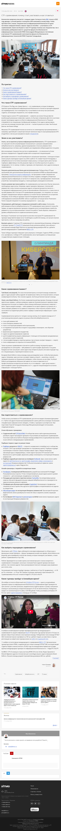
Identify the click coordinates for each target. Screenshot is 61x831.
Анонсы (6, 715)
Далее (55, 725)
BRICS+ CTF (42, 642)
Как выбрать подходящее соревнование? (16, 96)
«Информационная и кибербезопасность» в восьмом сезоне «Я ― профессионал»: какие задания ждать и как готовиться (12, 702)
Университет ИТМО (17, 758)
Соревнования (18, 674)
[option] (30, 262)
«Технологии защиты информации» (20, 174)
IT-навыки (44, 674)
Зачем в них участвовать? (11, 90)
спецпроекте (34, 134)
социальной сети (43, 639)
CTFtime (15, 551)
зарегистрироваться (9, 465)
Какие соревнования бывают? (12, 92)
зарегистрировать (16, 593)
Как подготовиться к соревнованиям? (14, 94)
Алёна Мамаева (46, 664)
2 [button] (31, 284)
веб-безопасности (15, 461)
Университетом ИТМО (38, 819)
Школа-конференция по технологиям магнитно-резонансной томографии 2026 (24, 719)
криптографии (26, 461)
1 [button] (29, 284)
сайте (33, 639)
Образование (34, 789)
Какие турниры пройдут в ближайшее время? (17, 98)
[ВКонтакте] (57, 10)
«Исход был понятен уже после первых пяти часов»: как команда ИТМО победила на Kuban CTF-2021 (30, 702)
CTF (32, 229)
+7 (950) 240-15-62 (6, 806)
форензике (34, 461)
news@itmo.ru (12, 746)
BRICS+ (29, 229)
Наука (32, 786)
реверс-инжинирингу (45, 461)
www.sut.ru (9, 282)
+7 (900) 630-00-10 (6, 802)
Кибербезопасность (29, 674)
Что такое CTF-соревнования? (12, 88)
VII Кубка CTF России (32, 582)
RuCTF (28, 633)
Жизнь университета (36, 794)
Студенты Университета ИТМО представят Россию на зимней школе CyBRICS (49, 701)
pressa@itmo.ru (5, 812)
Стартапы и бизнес (35, 791)
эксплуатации (7, 463)
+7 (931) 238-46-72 (6, 804)
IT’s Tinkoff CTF (18, 225)
